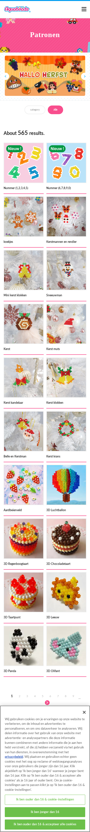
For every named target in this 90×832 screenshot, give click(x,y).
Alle (55, 110)
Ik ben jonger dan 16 (45, 812)
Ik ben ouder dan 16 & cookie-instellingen (45, 799)
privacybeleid (14, 757)
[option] (45, 75)
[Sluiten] (84, 712)
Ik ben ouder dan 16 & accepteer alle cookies (45, 824)
